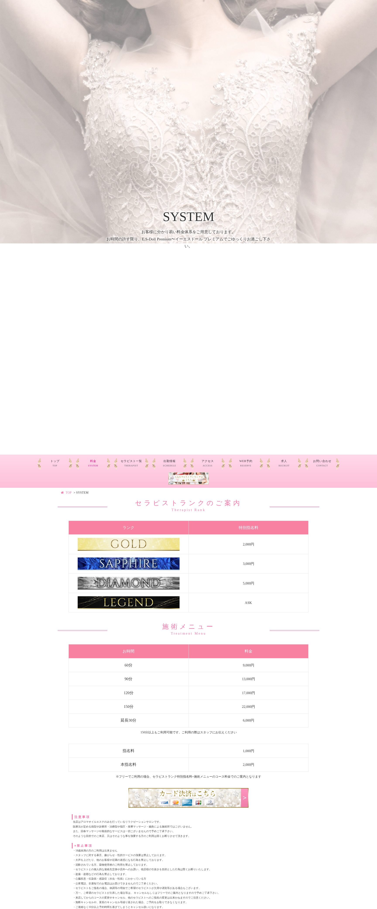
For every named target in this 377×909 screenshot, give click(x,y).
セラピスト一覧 (131, 463)
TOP (69, 492)
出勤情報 (169, 463)
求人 (284, 463)
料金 (93, 463)
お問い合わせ (322, 463)
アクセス (208, 463)
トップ (55, 463)
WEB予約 (245, 463)
